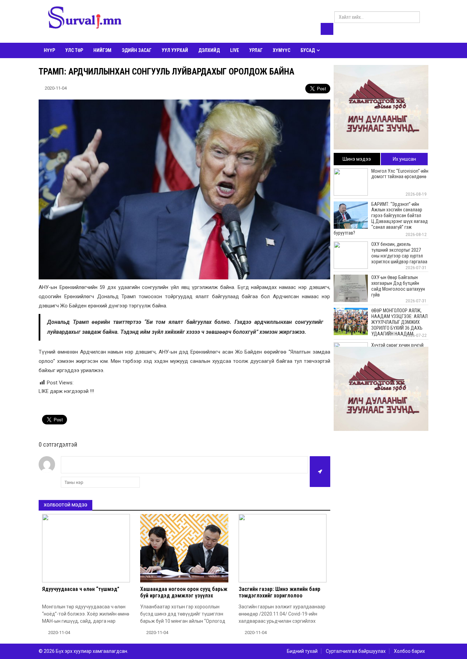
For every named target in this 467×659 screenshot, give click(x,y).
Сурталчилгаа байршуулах (356, 651)
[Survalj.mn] (85, 19)
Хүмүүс (281, 50)
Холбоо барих (409, 651)
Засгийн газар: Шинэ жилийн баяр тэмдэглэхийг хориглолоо (279, 592)
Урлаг (256, 50)
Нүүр (49, 50)
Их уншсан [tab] (404, 159)
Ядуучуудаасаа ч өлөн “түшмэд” (80, 589)
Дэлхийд (209, 50)
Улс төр (74, 50)
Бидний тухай (302, 651)
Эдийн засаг (136, 50)
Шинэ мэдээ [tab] (357, 159)
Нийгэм (102, 50)
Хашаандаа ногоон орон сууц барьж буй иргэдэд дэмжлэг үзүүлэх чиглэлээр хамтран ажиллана (183, 595)
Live (234, 50)
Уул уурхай (175, 50)
